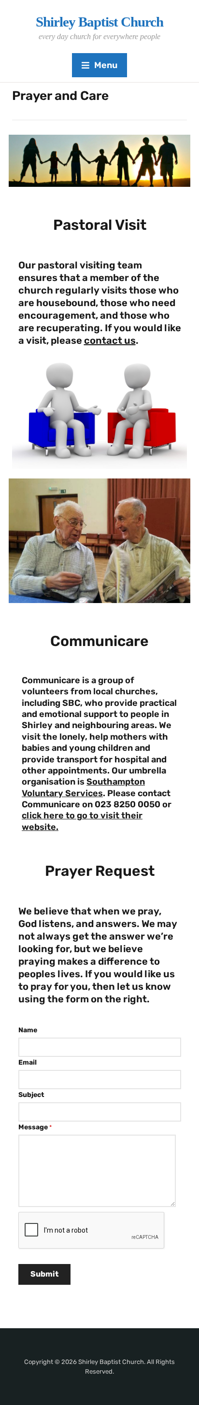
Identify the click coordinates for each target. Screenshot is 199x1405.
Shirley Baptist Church (99, 21)
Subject (31, 1095)
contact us (110, 340)
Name (27, 1030)
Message (35, 1127)
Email (27, 1062)
